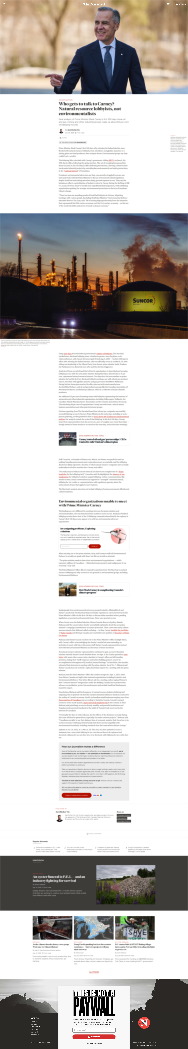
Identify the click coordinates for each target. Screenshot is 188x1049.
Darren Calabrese (40, 884)
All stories (94, 972)
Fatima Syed (79, 953)
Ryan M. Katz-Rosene (41, 950)
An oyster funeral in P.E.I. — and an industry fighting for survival (59, 878)
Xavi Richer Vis (74, 130)
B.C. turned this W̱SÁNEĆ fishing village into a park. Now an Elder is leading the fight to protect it (135, 947)
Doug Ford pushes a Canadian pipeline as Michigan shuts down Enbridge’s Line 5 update (139, 849)
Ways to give (35, 1032)
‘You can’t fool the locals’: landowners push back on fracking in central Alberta (79, 849)
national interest (71, 171)
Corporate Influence (124, 815)
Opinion (36, 942)
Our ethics (34, 1029)
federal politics (122, 818)
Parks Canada (66, 633)
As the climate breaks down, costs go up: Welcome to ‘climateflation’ (51, 945)
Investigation (66, 100)
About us (34, 1021)
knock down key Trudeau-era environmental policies (94, 418)
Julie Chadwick (121, 953)
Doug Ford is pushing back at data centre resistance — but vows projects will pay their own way (92, 947)
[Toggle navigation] (4, 4)
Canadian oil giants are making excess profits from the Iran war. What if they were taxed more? (108, 849)
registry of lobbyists (104, 354)
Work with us (35, 1027)
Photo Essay (38, 873)
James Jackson (56, 950)
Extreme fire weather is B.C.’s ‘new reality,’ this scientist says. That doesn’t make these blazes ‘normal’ (48, 849)
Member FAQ (35, 1035)
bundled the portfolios (119, 630)
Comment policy (152, 1042)
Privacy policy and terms (139, 1042)
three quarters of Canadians (70, 700)
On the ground (122, 942)
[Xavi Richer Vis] (62, 131)
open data (68, 354)
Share (64, 138)
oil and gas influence (124, 821)
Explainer (78, 942)
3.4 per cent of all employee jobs (95, 703)
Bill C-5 (111, 160)
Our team (34, 1024)
